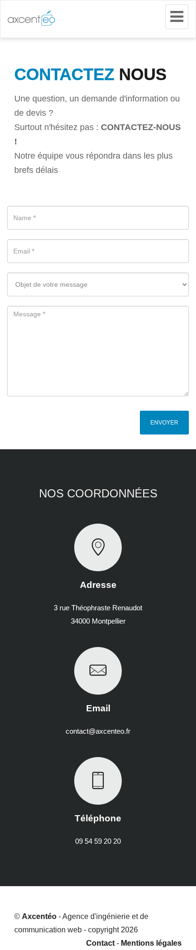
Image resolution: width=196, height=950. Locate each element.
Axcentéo (39, 916)
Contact (100, 943)
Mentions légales (151, 943)
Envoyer (164, 422)
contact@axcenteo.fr (98, 731)
